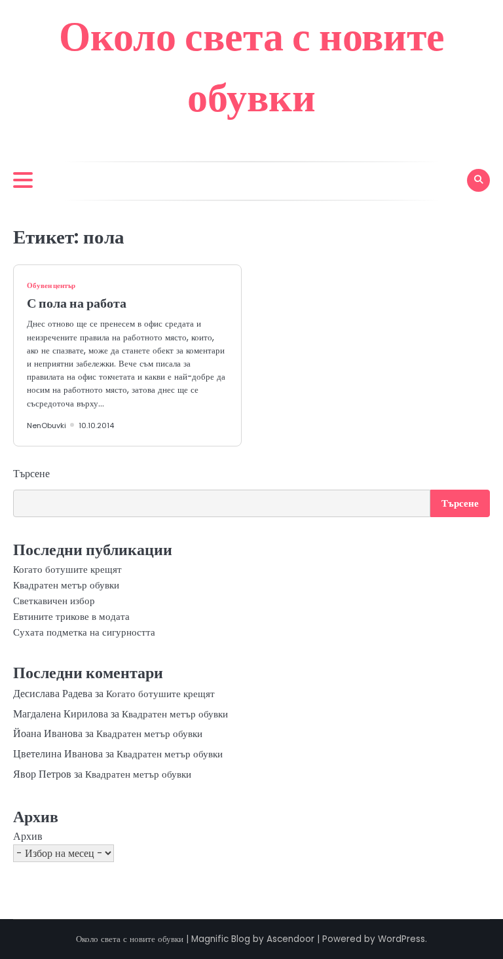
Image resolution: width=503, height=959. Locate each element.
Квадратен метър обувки (66, 585)
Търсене (31, 473)
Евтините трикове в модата (71, 616)
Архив (28, 836)
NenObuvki (46, 425)
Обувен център (51, 285)
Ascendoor (290, 939)
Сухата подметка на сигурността (84, 632)
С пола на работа (76, 303)
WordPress (401, 939)
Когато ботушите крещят (67, 569)
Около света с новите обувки (129, 939)
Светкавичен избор (54, 600)
